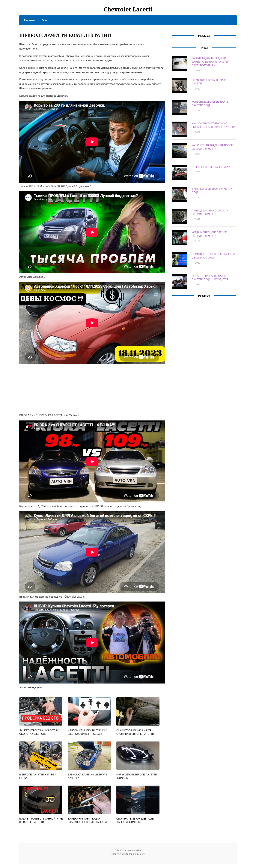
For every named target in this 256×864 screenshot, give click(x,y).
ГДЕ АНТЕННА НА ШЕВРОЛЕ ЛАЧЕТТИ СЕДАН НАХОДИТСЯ (210, 277)
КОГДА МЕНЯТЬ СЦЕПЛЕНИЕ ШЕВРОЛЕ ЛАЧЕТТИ (209, 234)
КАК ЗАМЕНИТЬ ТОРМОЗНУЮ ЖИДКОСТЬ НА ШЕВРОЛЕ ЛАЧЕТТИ (213, 125)
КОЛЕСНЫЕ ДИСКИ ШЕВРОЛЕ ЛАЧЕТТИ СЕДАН (210, 103)
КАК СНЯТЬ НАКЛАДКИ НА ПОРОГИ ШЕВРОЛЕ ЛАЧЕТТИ (213, 146)
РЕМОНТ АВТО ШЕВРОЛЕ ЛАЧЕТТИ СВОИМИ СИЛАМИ (213, 255)
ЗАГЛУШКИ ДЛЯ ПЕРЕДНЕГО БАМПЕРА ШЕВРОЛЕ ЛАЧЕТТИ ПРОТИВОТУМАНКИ (210, 61)
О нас (45, 20)
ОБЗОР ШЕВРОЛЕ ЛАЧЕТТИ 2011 (212, 167)
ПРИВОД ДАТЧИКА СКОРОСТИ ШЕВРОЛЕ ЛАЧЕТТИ (210, 212)
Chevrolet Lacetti (128, 9)
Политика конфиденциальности (128, 853)
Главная (29, 20)
